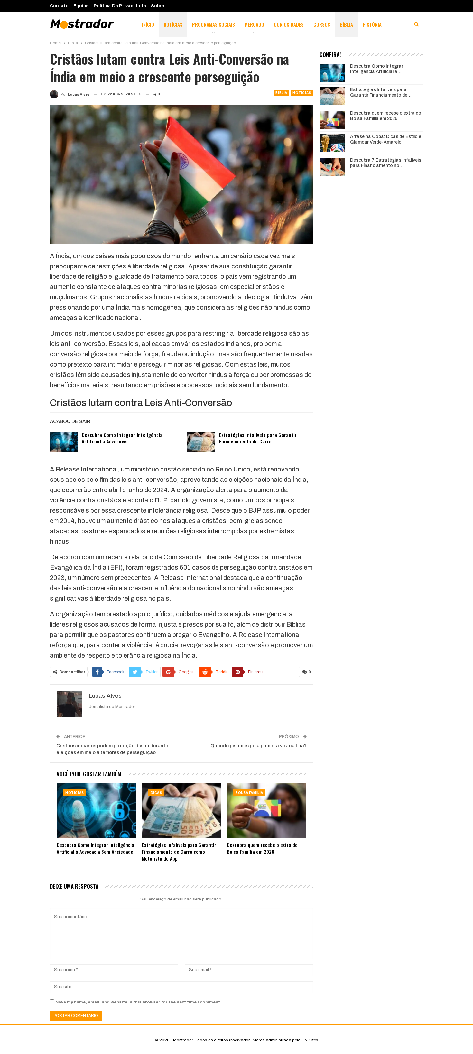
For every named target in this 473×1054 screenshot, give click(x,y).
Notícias (173, 24)
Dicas (156, 793)
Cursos (321, 24)
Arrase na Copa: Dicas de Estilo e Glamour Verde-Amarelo (385, 139)
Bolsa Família (249, 793)
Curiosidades (289, 24)
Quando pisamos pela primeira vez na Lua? (258, 745)
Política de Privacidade (120, 6)
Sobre (157, 6)
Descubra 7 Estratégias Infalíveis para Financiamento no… (385, 163)
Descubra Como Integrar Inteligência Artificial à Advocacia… (122, 438)
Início (148, 24)
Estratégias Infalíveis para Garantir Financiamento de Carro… (258, 438)
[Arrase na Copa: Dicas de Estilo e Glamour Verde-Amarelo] (332, 143)
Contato (59, 6)
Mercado (254, 24)
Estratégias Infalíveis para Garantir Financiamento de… (381, 92)
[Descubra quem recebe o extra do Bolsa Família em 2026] (266, 811)
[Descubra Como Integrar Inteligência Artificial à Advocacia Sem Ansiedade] (64, 442)
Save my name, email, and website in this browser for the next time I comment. (138, 1002)
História (372, 24)
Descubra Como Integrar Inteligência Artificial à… (376, 69)
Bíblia (346, 24)
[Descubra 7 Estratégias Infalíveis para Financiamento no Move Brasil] (332, 167)
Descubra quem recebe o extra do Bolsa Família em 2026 (385, 116)
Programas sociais (213, 24)
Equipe (81, 6)
